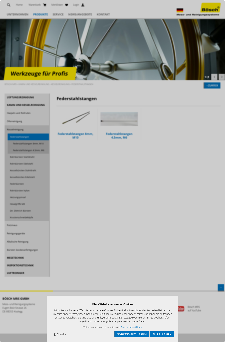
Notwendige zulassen (132, 334)
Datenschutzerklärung (131, 327)
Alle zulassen (162, 334)
